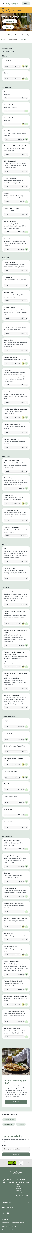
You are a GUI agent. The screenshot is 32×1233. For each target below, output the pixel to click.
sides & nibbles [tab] (13, 39)
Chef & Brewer (7, 1207)
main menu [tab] (8, 35)
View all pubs (12, 1226)
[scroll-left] (2, 39)
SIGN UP (16, 1154)
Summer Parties (9, 1120)
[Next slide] (28, 1163)
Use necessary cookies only (16, 648)
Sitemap (4, 1226)
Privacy (22, 1222)
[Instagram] (8, 1213)
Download (8, 21)
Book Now (16, 1102)
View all (5, 1129)
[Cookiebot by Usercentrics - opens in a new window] (22, 583)
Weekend (21, 1124)
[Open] (3, 3)
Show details (22, 637)
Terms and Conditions (8, 1230)
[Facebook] (3, 1213)
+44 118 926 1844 (9, 1182)
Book (26, 3)
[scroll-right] (30, 35)
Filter (7, 27)
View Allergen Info (8, 51)
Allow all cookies (16, 643)
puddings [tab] (24, 39)
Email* (4, 1145)
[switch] (27, 619)
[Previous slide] (3, 1163)
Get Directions (21, 1196)
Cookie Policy (15, 1222)
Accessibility (5, 1222)
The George (6, 1202)
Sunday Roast (8, 1124)
